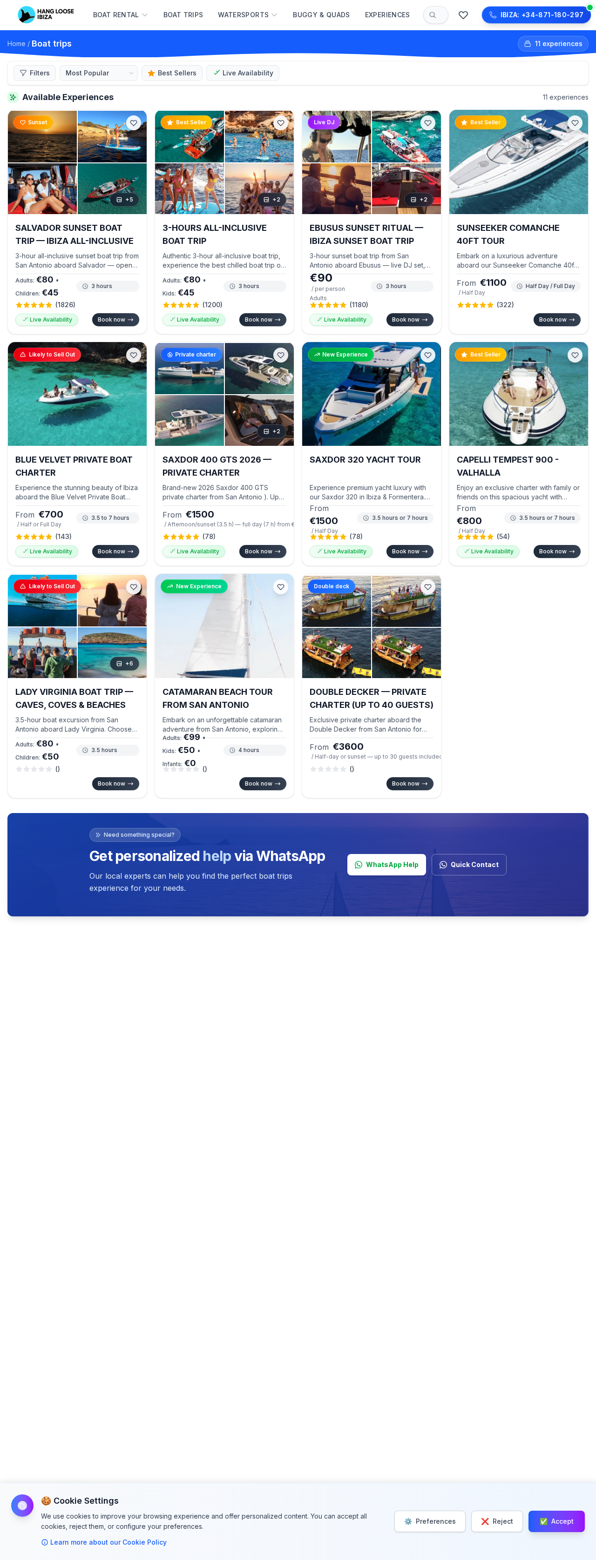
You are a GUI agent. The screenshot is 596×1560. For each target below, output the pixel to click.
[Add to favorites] (133, 122)
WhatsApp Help (392, 864)
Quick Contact (475, 864)
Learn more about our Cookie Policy (108, 1542)
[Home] (47, 15)
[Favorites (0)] (463, 15)
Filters (40, 73)
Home (16, 43)
